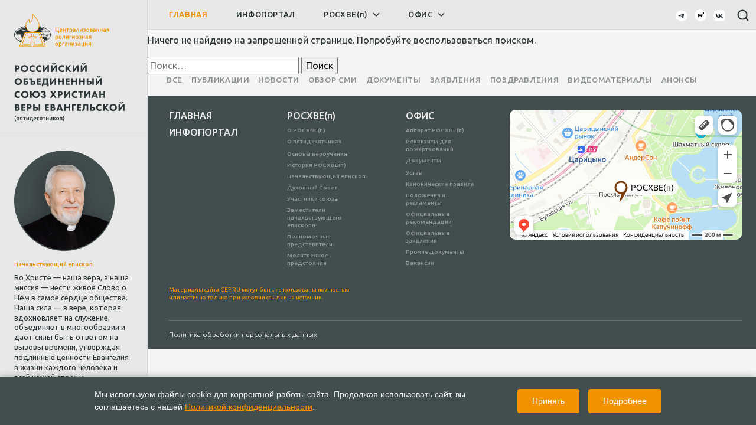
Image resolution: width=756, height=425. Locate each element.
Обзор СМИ (332, 80)
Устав (414, 172)
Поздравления (524, 80)
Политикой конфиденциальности (248, 406)
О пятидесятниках (314, 141)
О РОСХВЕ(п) (306, 130)
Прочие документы (435, 252)
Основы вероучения (317, 154)
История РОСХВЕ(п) (316, 165)
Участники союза (312, 198)
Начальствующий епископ (326, 176)
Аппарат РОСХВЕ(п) (435, 130)
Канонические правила (440, 184)
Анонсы (680, 80)
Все (175, 80)
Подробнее (625, 401)
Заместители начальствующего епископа (314, 217)
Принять (548, 401)
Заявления (455, 80)
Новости (278, 80)
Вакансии (420, 263)
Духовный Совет (312, 187)
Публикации (220, 80)
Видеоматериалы (610, 80)
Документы (393, 80)
